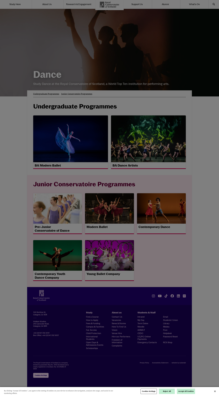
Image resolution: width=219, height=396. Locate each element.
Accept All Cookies (186, 391)
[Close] (215, 391)
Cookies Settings (148, 391)
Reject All (167, 391)
